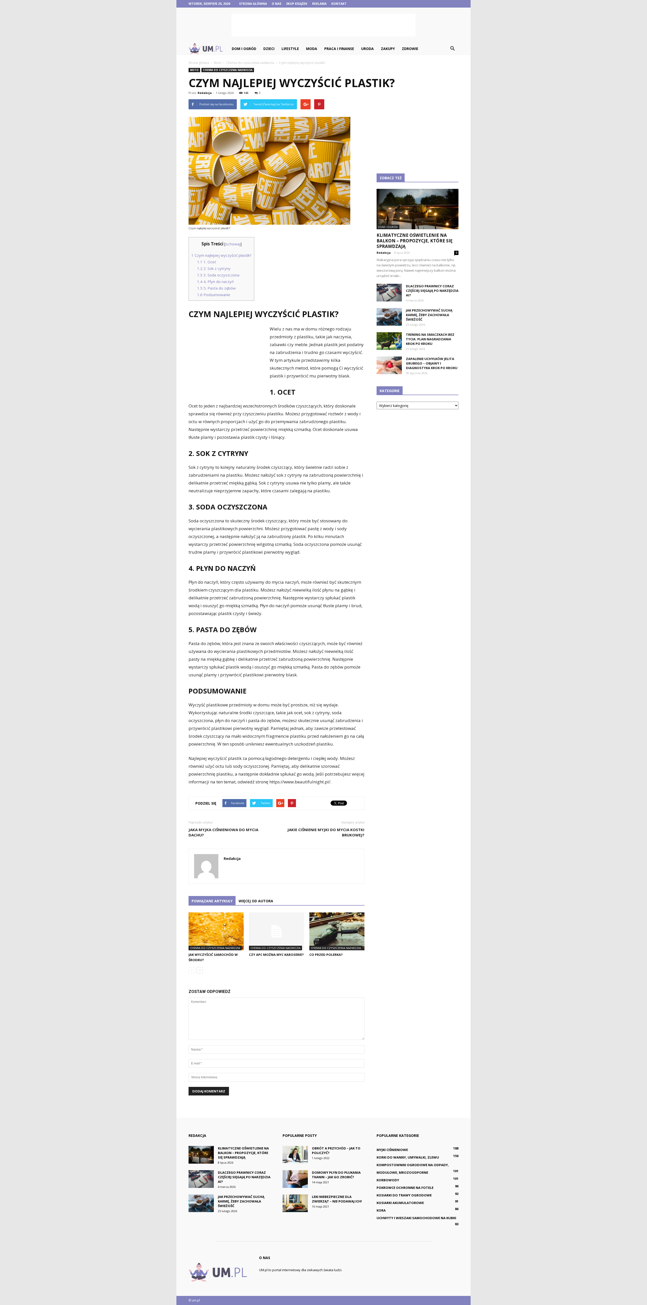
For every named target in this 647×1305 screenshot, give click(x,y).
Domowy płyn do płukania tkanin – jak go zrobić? (336, 1174)
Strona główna (253, 4)
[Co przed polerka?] (336, 931)
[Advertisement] (323, 25)
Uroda (367, 48)
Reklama (319, 4)
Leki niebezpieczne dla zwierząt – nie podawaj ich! (337, 1199)
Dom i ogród (244, 48)
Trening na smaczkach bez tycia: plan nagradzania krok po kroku (430, 339)
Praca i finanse (339, 48)
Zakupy (388, 48)
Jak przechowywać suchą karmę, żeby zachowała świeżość (429, 315)
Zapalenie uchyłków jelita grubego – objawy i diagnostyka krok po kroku (431, 363)
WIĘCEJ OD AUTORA (256, 901)
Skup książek (296, 4)
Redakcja (205, 93)
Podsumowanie (213, 294)
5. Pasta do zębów (216, 288)
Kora (381, 1210)
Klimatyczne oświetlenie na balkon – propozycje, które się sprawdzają (415, 240)
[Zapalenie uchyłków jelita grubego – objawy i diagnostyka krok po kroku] (389, 365)
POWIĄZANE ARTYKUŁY (212, 901)
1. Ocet (206, 261)
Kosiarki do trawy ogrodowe (404, 1195)
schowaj (233, 243)
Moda (311, 48)
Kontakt (338, 4)
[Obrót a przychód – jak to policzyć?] (295, 1155)
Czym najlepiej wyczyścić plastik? (221, 255)
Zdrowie (410, 48)
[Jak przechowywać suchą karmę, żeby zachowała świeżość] (389, 317)
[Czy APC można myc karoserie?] (276, 931)
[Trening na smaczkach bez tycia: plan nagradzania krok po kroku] (389, 341)
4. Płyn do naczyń (215, 281)
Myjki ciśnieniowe (392, 1149)
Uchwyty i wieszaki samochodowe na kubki (416, 1218)
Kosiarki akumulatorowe (400, 1202)
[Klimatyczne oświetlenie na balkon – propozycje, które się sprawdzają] (417, 209)
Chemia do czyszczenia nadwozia (227, 70)
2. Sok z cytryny (213, 268)
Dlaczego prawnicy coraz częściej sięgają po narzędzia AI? (432, 290)
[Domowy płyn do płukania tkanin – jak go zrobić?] (295, 1179)
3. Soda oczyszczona (218, 274)
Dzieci (268, 48)
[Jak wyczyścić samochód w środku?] (216, 931)
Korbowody (388, 1180)
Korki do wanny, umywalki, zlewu (408, 1157)
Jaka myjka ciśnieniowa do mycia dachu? (223, 832)
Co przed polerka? (326, 954)
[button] (452, 49)
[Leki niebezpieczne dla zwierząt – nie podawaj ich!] (295, 1203)
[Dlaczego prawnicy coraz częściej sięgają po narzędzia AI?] (389, 292)
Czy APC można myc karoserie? (276, 954)
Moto (194, 70)
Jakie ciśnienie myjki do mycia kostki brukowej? (325, 832)
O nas (276, 4)
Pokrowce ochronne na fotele (405, 1187)
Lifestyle (290, 48)
